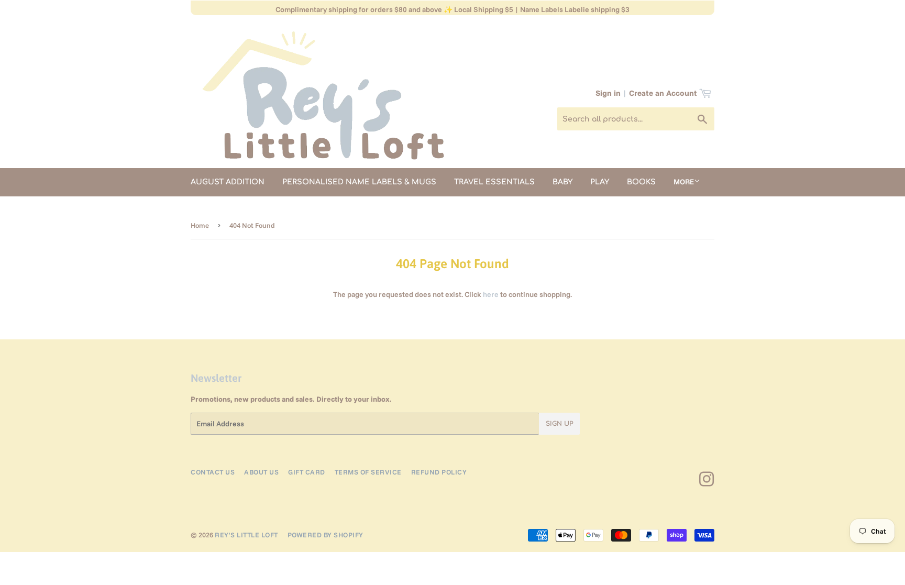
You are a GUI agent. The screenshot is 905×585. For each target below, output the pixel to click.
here (491, 294)
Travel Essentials (494, 182)
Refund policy (439, 472)
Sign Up (559, 423)
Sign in (608, 93)
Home (200, 225)
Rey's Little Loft (246, 535)
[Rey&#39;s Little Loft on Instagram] (707, 483)
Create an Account (663, 93)
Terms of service (368, 472)
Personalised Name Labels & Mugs (359, 182)
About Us (261, 472)
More (684, 181)
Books (641, 182)
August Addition (227, 182)
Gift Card (306, 472)
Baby (562, 182)
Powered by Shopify (325, 535)
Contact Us (213, 472)
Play (599, 182)
